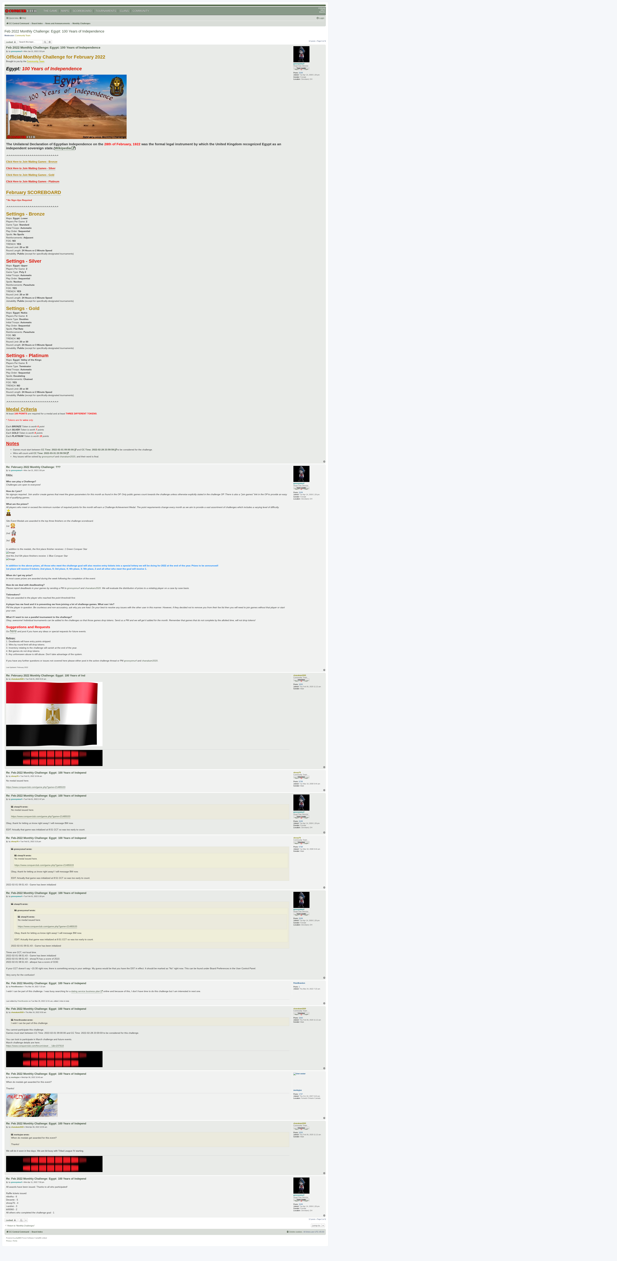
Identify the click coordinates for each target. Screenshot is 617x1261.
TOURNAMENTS (105, 10)
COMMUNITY (141, 10)
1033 (301, 684)
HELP (323, 10)
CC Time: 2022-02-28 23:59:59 (97, 449)
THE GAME (50, 10)
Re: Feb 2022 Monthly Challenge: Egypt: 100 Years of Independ (46, 983)
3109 (301, 73)
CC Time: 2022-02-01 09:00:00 (57, 449)
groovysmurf (298, 64)
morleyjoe (297, 1090)
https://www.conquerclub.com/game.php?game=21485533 (35, 787)
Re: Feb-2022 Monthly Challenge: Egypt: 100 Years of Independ (46, 772)
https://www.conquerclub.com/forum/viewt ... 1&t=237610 (35, 1045)
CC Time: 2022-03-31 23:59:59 (49, 453)
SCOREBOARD (82, 10)
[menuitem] (22, 18)
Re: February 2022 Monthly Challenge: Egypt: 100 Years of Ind (45, 675)
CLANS (124, 10)
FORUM (321, 8)
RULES (322, 12)
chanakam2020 (67, 456)
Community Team (22, 35)
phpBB (18, 1238)
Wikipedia (63, 148)
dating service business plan (85, 991)
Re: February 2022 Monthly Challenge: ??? (33, 467)
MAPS (65, 10)
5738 (301, 781)
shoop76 (297, 772)
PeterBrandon (299, 983)
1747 (301, 1094)
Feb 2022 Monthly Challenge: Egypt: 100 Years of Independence (54, 31)
